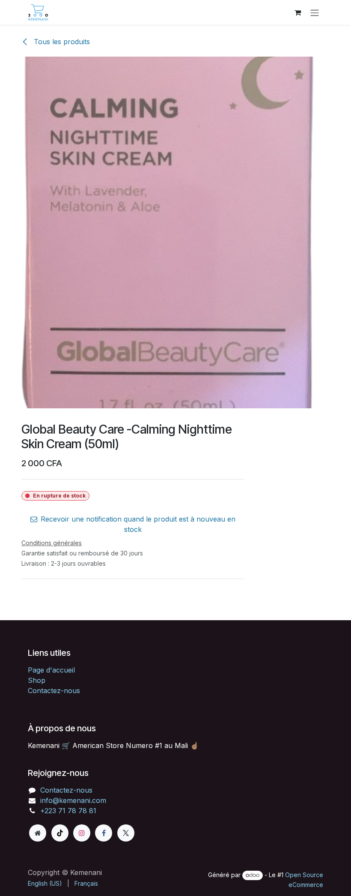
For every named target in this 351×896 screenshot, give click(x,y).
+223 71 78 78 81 (68, 810)
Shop (36, 680)
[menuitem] (45, 883)
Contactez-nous (54, 690)
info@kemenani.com (73, 800)
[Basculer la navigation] (314, 12)
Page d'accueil (51, 670)
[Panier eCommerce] (297, 12)
